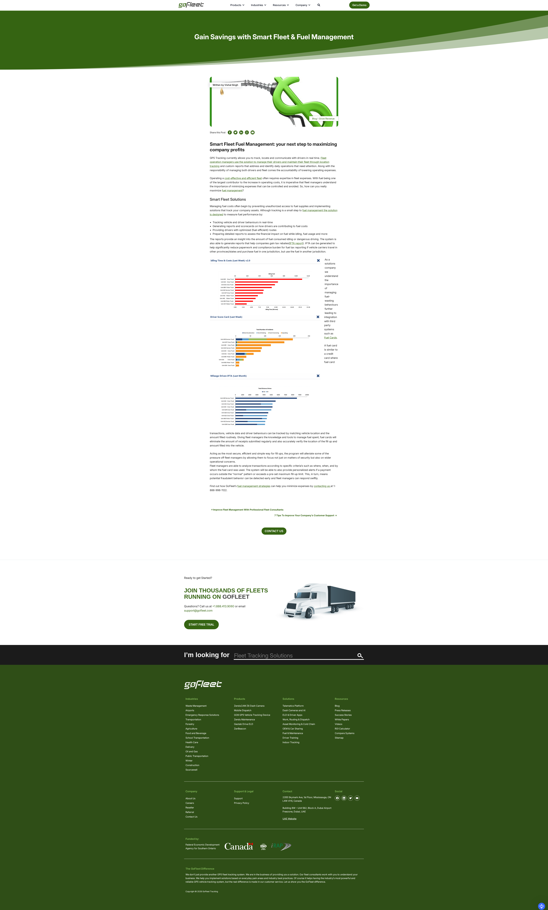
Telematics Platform (293, 705)
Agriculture (191, 728)
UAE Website (289, 818)
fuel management (232, 190)
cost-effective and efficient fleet (243, 178)
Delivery (190, 746)
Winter (189, 760)
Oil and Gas (192, 751)
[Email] (252, 132)
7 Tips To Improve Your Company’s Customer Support (304, 515)
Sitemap (339, 737)
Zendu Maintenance (244, 719)
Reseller (190, 807)
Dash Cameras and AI (294, 710)
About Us (190, 798)
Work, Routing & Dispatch (296, 719)
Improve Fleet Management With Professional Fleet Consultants (248, 509)
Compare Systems (344, 733)
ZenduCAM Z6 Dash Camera (249, 705)
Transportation (193, 719)
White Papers (342, 719)
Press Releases (343, 710)
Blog (314, 118)
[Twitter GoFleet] (350, 798)
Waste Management (196, 705)
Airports (190, 710)
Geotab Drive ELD (243, 724)
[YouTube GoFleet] (357, 798)
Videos (338, 724)
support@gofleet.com (198, 610)
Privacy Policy (241, 803)
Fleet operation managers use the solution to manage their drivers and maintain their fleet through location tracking (269, 162)
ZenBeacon (240, 728)
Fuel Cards (330, 337)
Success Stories (343, 714)
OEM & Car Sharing (293, 728)
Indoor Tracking (291, 742)
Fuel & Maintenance (293, 733)
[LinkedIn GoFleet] (343, 798)
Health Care (192, 742)
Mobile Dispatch (242, 710)
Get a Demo (359, 5)
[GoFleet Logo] (191, 5)
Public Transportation (197, 756)
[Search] (360, 655)
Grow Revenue (327, 118)
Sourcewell (191, 769)
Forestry (190, 724)
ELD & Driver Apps (292, 714)
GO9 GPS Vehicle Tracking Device (252, 714)
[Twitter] (235, 132)
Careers (190, 803)
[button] (541, 906)
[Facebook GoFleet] (337, 798)
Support (238, 798)
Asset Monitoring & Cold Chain (299, 724)
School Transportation (197, 737)
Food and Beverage (196, 733)
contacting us (322, 486)
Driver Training (290, 737)
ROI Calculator (342, 728)
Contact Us (274, 531)
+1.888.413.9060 (223, 606)
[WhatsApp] (247, 132)
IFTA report (296, 243)
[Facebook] (230, 132)
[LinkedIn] (241, 132)
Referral (190, 812)
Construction (192, 765)
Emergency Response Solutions (202, 714)
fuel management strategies (253, 486)
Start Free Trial (201, 624)
